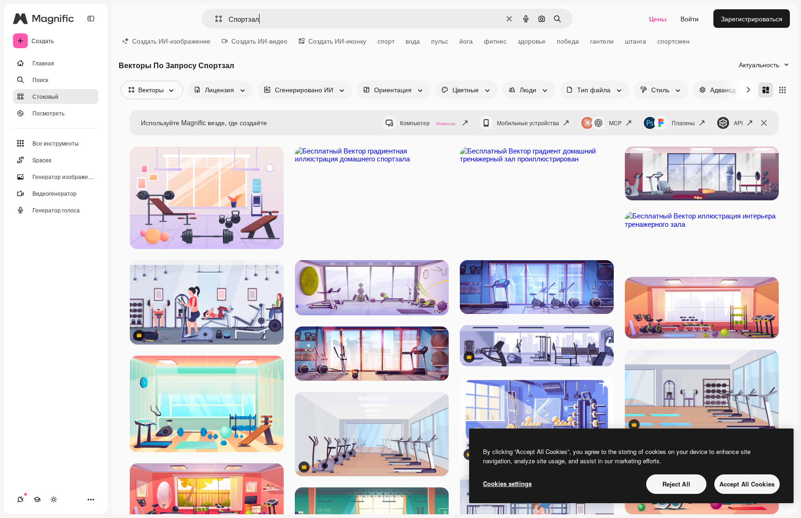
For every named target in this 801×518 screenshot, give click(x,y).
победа (568, 40)
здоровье (532, 40)
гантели (602, 40)
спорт (385, 40)
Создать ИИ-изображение (171, 40)
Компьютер (427, 123)
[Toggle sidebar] (90, 18)
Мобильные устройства (528, 123)
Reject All (676, 484)
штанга (635, 40)
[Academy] (37, 499)
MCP (615, 123)
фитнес (495, 40)
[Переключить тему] (53, 499)
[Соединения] (20, 499)
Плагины (683, 123)
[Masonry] (765, 90)
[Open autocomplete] (215, 18)
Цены (658, 18)
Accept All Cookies (747, 484)
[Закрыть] (764, 123)
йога (466, 40)
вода (413, 40)
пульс (439, 40)
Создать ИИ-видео (259, 40)
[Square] (782, 90)
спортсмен (673, 40)
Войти (689, 18)
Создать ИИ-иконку (337, 40)
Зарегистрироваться (751, 18)
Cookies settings (507, 483)
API (738, 123)
